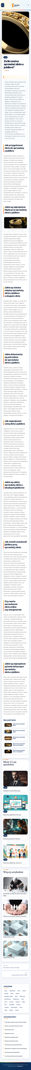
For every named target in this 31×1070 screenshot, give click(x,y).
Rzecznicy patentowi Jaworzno (12, 863)
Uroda (21, 1007)
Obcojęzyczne (16, 999)
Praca (22, 999)
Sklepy (23, 1001)
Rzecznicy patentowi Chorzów (12, 815)
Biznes (5, 57)
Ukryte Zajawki (14, 1007)
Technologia (11, 1004)
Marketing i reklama (8, 996)
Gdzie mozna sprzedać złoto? (19, 737)
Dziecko (24, 990)
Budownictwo (12, 990)
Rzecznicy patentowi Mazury (11, 839)
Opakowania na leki (8, 937)
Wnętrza (11, 1010)
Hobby (12, 993)
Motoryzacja (22, 996)
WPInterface (20, 1066)
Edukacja (6, 993)
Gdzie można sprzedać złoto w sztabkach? (19, 751)
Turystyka (6, 1007)
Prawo (5, 1001)
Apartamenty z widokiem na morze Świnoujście (16, 1048)
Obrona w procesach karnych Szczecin (14, 916)
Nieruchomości (7, 999)
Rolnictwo (18, 1001)
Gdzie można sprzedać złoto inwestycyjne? (19, 744)
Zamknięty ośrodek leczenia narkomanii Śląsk (15, 1022)
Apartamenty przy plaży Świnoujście (13, 1044)
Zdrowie (17, 1010)
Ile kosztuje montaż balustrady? (12, 1052)
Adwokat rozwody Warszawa (11, 791)
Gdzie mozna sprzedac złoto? (19, 731)
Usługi (5, 1010)
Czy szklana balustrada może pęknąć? (14, 1056)
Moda (16, 996)
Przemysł (11, 1001)
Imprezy (17, 993)
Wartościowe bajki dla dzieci (11, 1037)
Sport (5, 1004)
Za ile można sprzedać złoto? (19, 724)
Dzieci (19, 990)
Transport (18, 1004)
